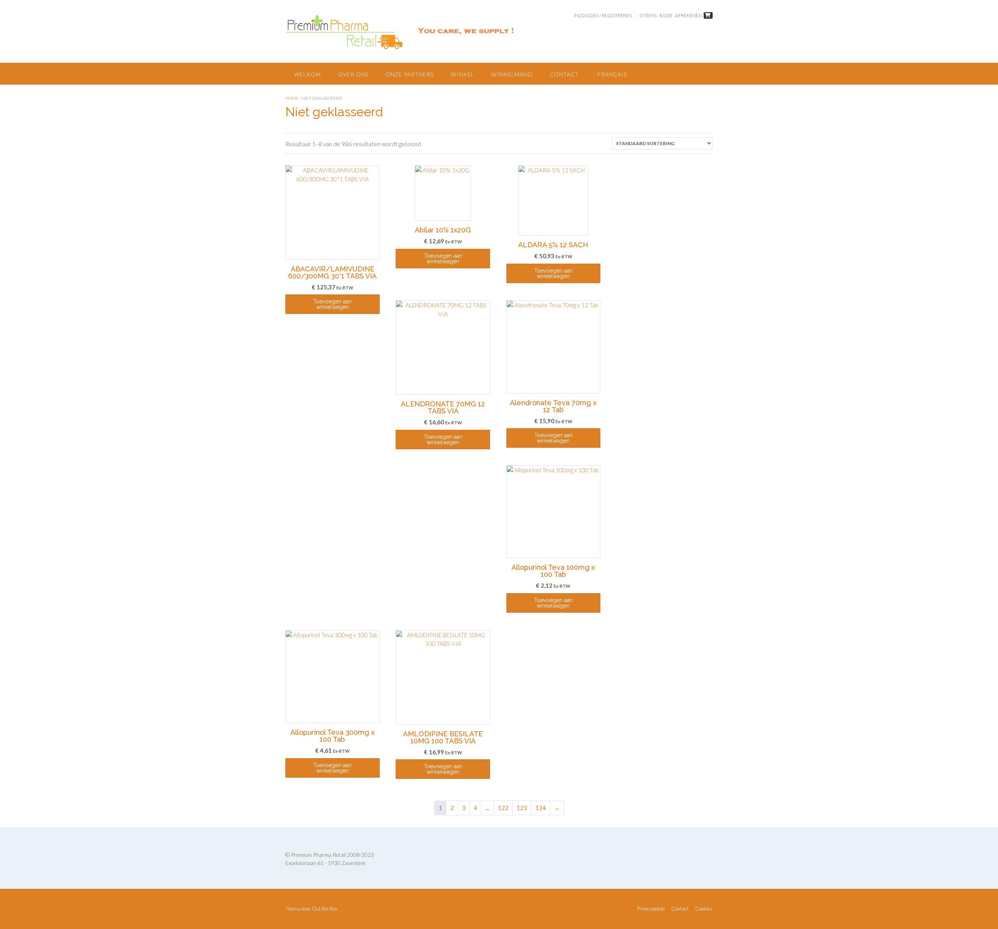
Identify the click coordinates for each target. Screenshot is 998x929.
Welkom (307, 74)
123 (522, 807)
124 (540, 807)
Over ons (353, 74)
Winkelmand (512, 74)
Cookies (704, 908)
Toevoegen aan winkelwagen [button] (332, 304)
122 (503, 807)
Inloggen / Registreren (603, 15)
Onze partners (410, 74)
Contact (564, 74)
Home (291, 98)
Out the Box (324, 909)
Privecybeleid (651, 908)
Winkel (462, 74)
